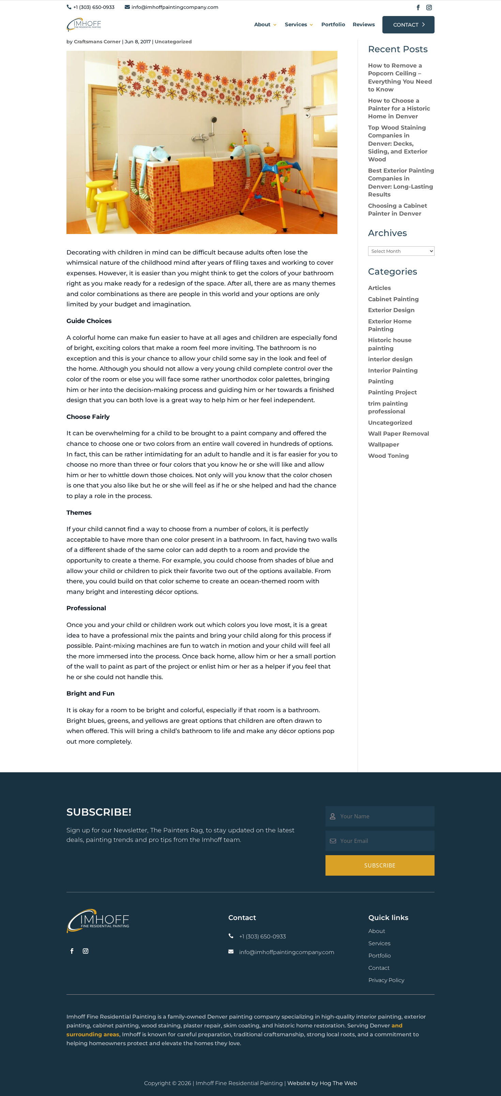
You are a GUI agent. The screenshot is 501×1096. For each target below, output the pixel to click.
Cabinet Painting (393, 299)
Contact (406, 24)
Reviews (364, 24)
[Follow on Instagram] (429, 7)
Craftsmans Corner (97, 42)
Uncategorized (173, 42)
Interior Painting (393, 370)
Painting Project (392, 392)
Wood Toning (388, 455)
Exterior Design (391, 310)
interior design (390, 359)
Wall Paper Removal (398, 433)
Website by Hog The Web (322, 1083)
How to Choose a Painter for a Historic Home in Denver (399, 108)
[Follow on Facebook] (418, 7)
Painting (381, 381)
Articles (379, 287)
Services (296, 24)
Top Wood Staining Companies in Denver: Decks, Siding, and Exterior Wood (397, 143)
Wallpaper (383, 444)
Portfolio (333, 24)
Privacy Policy (386, 980)
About (262, 24)
